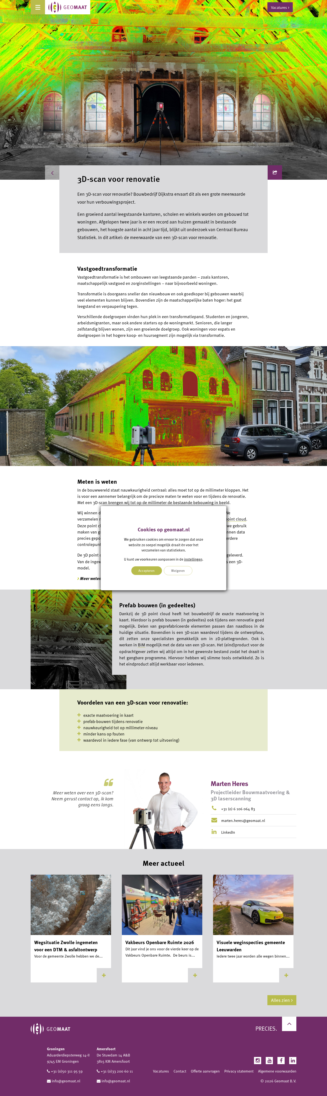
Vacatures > (280, 7)
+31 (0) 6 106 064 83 (238, 809)
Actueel (70, 172)
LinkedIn (227, 832)
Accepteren (146, 570)
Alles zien (280, 1000)
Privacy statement (239, 1071)
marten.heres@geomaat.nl (243, 820)
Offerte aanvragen (205, 1071)
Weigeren (178, 570)
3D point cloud (232, 519)
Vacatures (161, 1071)
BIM (141, 645)
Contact (180, 1071)
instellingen (193, 559)
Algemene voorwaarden (277, 1071)
